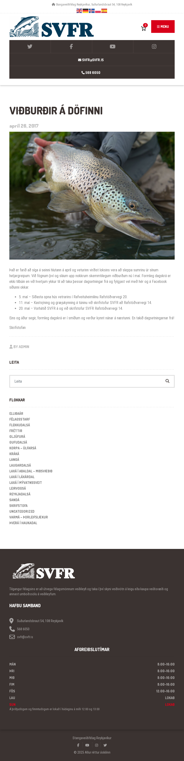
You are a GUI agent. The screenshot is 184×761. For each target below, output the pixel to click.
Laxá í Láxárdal (21, 477)
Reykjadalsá (19, 494)
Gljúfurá (17, 436)
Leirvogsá (17, 488)
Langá (14, 460)
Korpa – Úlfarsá (22, 448)
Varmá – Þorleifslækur (28, 517)
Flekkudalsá (19, 425)
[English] (79, 10)
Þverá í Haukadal (23, 523)
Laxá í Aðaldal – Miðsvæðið (30, 471)
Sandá (14, 500)
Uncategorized (21, 511)
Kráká (14, 454)
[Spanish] (104, 10)
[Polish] (98, 10)
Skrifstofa (18, 506)
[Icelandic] (92, 10)
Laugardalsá (20, 465)
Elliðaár (16, 413)
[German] (86, 10)
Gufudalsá (18, 442)
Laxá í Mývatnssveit (25, 483)
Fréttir (15, 431)
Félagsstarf (19, 419)
